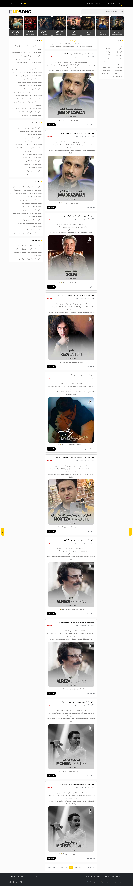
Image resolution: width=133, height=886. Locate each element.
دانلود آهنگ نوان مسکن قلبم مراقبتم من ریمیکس (28, 76)
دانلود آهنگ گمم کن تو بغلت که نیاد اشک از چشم (28, 112)
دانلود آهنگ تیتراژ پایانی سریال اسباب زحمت (29, 246)
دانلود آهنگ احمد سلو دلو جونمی (32, 210)
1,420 (80, 867)
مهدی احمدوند (106, 67)
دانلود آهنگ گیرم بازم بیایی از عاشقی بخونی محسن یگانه (77, 702)
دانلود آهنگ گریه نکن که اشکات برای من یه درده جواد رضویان (76, 54)
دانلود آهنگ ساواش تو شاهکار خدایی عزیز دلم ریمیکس (26, 69)
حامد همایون (107, 64)
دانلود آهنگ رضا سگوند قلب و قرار (32, 154)
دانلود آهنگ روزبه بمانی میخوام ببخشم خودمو (28, 95)
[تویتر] (13, 882)
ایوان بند (108, 46)
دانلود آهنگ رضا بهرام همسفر (33, 135)
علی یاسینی (119, 55)
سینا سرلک (119, 58)
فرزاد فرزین (107, 61)
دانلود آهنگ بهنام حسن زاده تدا (32, 171)
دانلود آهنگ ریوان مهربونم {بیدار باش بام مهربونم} (27, 190)
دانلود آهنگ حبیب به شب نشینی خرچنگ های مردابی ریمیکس (27, 64)
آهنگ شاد (97, 4)
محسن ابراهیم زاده (117, 76)
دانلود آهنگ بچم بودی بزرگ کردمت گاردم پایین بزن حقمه (25, 193)
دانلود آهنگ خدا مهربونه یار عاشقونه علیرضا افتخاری (79, 540)
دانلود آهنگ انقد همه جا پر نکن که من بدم (29, 220)
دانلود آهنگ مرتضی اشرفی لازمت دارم (31, 151)
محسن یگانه (119, 64)
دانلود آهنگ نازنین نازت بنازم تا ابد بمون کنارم (28, 86)
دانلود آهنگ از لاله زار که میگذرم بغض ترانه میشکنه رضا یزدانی (76, 295)
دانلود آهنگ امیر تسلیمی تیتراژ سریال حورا (30, 259)
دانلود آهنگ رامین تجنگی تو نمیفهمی (31, 207)
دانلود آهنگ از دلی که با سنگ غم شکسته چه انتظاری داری (25, 52)
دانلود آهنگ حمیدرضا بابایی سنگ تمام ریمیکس (28, 144)
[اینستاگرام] (17, 882)
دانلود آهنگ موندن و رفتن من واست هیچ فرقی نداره (27, 187)
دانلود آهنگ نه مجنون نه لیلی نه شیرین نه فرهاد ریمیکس (25, 99)
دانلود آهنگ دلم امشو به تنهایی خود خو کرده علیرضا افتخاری (76, 622)
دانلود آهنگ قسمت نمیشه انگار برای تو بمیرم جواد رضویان (77, 133)
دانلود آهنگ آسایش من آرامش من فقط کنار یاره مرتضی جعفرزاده (75, 457)
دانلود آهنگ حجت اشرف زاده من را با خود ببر (81, 375)
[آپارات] (10, 882)
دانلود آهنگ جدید (71, 41)
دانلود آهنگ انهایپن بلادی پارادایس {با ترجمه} (29, 148)
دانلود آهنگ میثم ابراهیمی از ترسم (32, 158)
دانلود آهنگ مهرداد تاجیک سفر (32, 167)
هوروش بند (119, 61)
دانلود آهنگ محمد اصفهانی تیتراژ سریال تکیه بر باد (27, 252)
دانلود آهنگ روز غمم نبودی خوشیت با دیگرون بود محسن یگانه (76, 784)
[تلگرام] (21, 882)
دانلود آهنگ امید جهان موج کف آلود (31, 115)
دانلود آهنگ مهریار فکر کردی (33, 161)
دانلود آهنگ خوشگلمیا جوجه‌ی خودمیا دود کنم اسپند (26, 72)
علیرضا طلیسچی (118, 73)
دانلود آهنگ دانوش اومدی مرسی (32, 230)
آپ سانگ (121, 4)
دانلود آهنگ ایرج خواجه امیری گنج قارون (30, 89)
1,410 (66, 867)
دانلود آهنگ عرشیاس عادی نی (33, 138)
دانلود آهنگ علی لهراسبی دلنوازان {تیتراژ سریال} (28, 249)
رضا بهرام (108, 49)
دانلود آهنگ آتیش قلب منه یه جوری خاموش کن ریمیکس (25, 109)
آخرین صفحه (90, 867)
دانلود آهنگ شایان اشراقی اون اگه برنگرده (30, 141)
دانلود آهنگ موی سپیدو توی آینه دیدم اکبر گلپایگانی (79, 216)
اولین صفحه (51, 867)
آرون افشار (107, 58)
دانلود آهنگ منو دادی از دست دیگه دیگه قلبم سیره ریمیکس (27, 103)
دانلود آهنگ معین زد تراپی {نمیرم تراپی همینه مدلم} (27, 213)
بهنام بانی (107, 52)
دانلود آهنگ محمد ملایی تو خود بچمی (30, 131)
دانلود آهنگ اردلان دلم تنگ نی (32, 164)
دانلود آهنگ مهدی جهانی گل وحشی (31, 197)
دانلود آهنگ (114, 4)
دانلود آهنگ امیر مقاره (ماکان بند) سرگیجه (29, 223)
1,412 (75, 867)
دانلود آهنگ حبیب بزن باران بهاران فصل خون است (27, 59)
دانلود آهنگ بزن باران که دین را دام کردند (30, 56)
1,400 (61, 867)
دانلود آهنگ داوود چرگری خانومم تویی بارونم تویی (27, 92)
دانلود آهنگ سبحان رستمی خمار (32, 226)
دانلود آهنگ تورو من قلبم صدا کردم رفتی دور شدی (27, 233)
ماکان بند (119, 49)
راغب (121, 46)
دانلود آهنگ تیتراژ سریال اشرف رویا (32, 256)
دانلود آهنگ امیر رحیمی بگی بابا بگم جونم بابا (29, 79)
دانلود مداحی (89, 4)
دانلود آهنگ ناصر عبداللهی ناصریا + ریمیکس (29, 82)
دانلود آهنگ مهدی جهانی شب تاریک (31, 203)
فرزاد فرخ (119, 52)
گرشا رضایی (119, 67)
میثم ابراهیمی (118, 70)
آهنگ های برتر (106, 4)
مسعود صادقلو (106, 70)
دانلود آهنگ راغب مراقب (34, 217)
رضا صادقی (107, 55)
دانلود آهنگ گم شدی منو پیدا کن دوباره (30, 200)
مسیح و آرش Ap (106, 73)
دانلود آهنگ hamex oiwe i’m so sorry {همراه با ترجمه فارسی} (26, 47)
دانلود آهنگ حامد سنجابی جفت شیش (30, 174)
